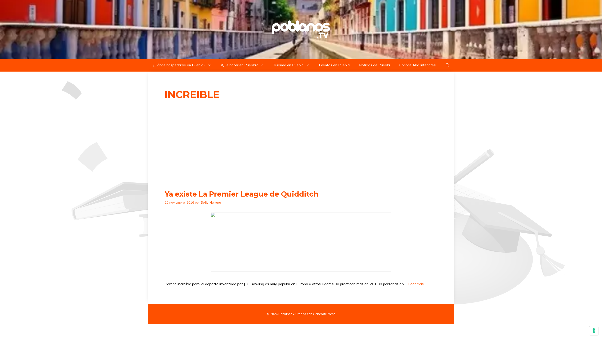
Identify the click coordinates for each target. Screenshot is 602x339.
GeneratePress (324, 314)
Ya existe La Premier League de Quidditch (241, 194)
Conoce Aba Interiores (417, 65)
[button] (447, 65)
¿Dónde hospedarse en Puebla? (179, 65)
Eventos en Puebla (334, 65)
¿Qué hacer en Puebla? (239, 65)
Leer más (416, 284)
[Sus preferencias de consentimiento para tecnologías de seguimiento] (593, 330)
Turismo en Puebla (288, 65)
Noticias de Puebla (374, 65)
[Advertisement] (301, 145)
